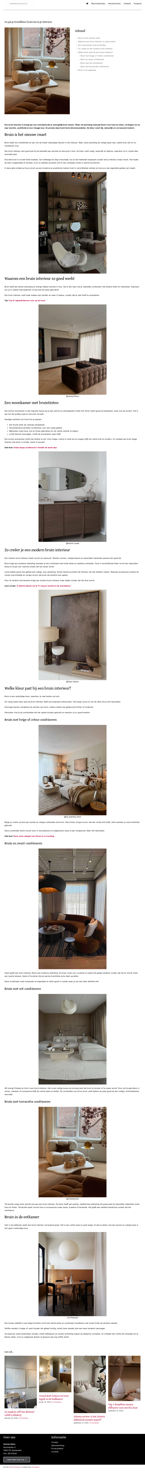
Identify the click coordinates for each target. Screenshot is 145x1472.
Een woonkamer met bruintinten (92, 45)
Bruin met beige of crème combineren (97, 56)
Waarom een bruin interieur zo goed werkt (96, 41)
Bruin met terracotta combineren (95, 66)
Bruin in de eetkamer (87, 70)
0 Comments (23, 1418)
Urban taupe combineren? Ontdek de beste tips (35, 447)
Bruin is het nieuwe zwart (89, 38)
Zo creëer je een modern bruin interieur (95, 48)
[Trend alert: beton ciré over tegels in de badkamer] (55, 1357)
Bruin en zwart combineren (92, 59)
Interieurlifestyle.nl (15, 1467)
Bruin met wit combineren (92, 63)
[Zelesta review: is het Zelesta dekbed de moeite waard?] (90, 1357)
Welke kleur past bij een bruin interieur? (95, 52)
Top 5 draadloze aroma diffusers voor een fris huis (123, 1406)
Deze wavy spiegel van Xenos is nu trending (33, 836)
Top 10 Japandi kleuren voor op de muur (26, 300)
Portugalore (36, 1467)
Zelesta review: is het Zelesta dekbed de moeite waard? (89, 1418)
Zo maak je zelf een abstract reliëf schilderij (19, 1413)
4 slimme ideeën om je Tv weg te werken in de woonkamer (44, 586)
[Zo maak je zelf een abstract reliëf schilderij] (21, 1357)
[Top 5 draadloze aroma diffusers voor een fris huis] (124, 1357)
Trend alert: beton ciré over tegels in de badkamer (54, 1397)
